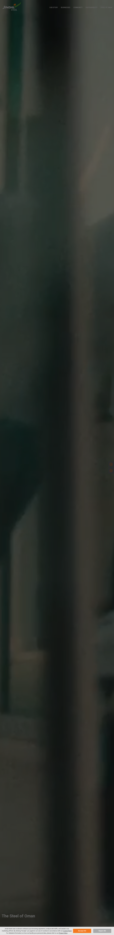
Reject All (102, 931)
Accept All (82, 931)
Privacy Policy (63, 933)
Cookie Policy (67, 931)
